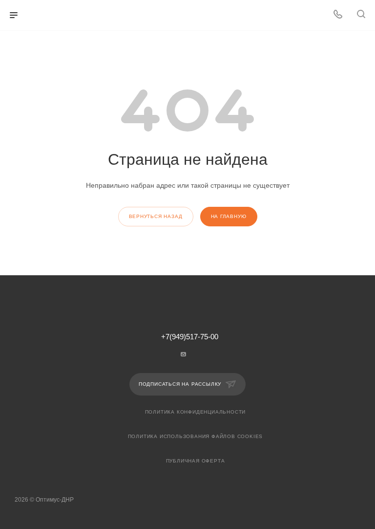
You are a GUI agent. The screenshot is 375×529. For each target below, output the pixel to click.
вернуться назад (156, 216)
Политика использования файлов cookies (195, 436)
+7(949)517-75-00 (189, 337)
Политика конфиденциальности (195, 412)
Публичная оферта (195, 460)
